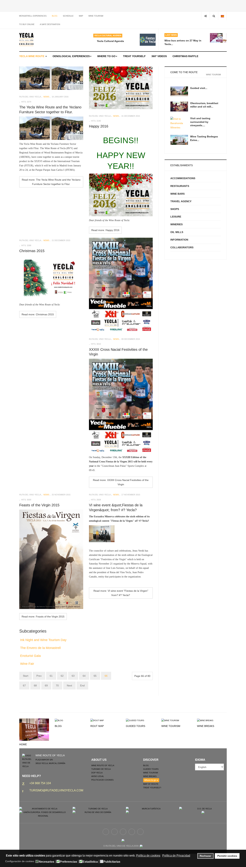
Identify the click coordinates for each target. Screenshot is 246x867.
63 (73, 675)
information (179, 239)
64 (84, 675)
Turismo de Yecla (101, 769)
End (82, 685)
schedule (68, 16)
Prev (39, 675)
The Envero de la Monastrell (40, 648)
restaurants (179, 186)
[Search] (214, 16)
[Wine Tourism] (170, 720)
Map (81, 16)
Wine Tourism (170, 726)
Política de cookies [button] (148, 855)
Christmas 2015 (31, 251)
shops (174, 209)
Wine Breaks (205, 726)
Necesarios (46, 861)
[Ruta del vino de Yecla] (26, 39)
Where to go (106, 56)
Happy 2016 (98, 126)
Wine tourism (95, 16)
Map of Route (150, 784)
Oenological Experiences (71, 56)
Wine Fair (27, 664)
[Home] (34, 729)
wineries (176, 224)
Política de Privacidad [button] (176, 855)
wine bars (177, 193)
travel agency (180, 201)
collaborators (181, 247)
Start (25, 675)
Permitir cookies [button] (227, 855)
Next (69, 685)
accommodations (182, 178)
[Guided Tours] (135, 720)
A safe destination (50, 24)
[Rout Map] (97, 720)
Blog (54, 16)
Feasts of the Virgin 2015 (39, 505)
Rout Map (97, 726)
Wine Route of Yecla (102, 765)
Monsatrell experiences (32, 16)
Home (23, 744)
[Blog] (59, 720)
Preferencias (68, 861)
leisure (175, 216)
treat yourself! (152, 788)
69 (46, 685)
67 (24, 685)
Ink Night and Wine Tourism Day (43, 640)
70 (57, 685)
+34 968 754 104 (40, 783)
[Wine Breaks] (205, 720)
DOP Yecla (96, 773)
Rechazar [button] (205, 855)
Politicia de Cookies (102, 780)
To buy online (26, 24)
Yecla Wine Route (32, 56)
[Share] (205, 16)
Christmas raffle (185, 56)
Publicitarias (111, 861)
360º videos (159, 56)
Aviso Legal (97, 776)
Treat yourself (134, 56)
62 (62, 675)
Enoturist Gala (30, 656)
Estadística (90, 861)
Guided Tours (135, 726)
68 (35, 685)
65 (95, 675)
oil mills (176, 232)
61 (51, 675)
